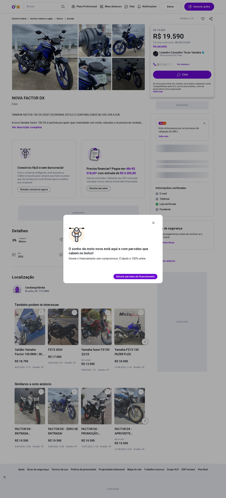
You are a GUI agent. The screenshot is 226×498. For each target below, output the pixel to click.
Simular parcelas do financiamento (135, 276)
